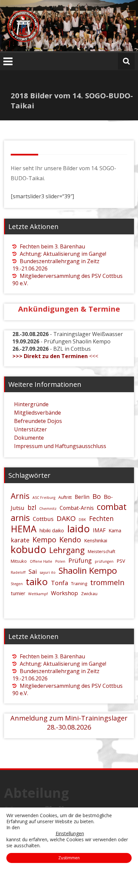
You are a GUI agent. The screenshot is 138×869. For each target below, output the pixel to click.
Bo (96, 496)
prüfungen (104, 561)
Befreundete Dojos (38, 421)
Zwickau (89, 593)
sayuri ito (48, 572)
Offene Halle (41, 561)
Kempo (44, 539)
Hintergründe (31, 404)
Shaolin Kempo (88, 570)
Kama (115, 530)
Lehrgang (67, 550)
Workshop (64, 593)
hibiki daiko (52, 530)
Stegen (17, 583)
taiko (37, 581)
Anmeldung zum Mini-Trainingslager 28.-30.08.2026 (69, 723)
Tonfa (59, 583)
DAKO (66, 518)
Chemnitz (48, 508)
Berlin (82, 497)
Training (79, 583)
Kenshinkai (95, 540)
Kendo (70, 539)
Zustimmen (69, 858)
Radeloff (18, 572)
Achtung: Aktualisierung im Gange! (63, 253)
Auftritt (65, 497)
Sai (32, 571)
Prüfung (80, 560)
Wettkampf (38, 593)
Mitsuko (19, 561)
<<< (55, 356)
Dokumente (29, 437)
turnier (18, 593)
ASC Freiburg (43, 497)
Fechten (101, 518)
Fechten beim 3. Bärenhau (52, 246)
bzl (31, 507)
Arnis (20, 496)
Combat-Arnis (77, 508)
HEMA (24, 529)
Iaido (78, 528)
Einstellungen (70, 834)
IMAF (99, 530)
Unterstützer (30, 429)
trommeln (107, 582)
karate (20, 540)
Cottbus (43, 519)
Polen (60, 561)
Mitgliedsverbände (37, 412)
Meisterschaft (101, 551)
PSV (121, 561)
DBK (82, 519)
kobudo (28, 549)
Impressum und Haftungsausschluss (60, 446)
